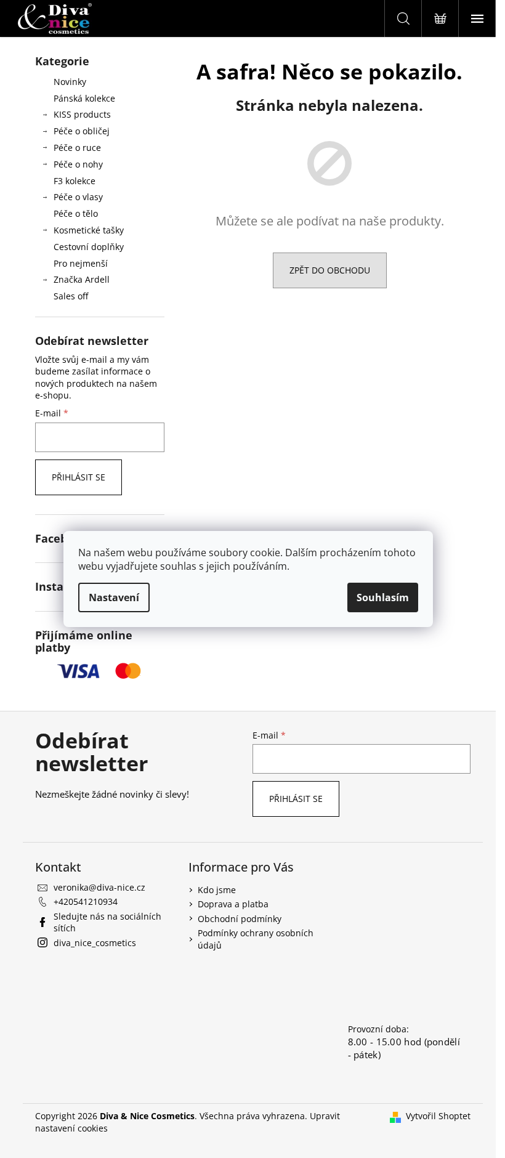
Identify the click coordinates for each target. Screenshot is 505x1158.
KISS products (82, 114)
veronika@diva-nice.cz (99, 887)
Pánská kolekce (84, 98)
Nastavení (114, 597)
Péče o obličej (82, 131)
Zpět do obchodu (329, 270)
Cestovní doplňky (89, 247)
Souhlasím (383, 597)
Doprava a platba (233, 904)
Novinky (70, 81)
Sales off (71, 296)
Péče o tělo (76, 213)
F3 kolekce (74, 181)
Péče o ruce (77, 147)
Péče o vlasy (78, 197)
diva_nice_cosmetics (95, 943)
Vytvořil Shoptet (438, 1116)
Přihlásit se (78, 477)
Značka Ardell (82, 279)
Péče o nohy (78, 164)
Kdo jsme (217, 890)
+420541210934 (86, 901)
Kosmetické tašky (89, 230)
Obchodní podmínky (239, 919)
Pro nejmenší (81, 263)
